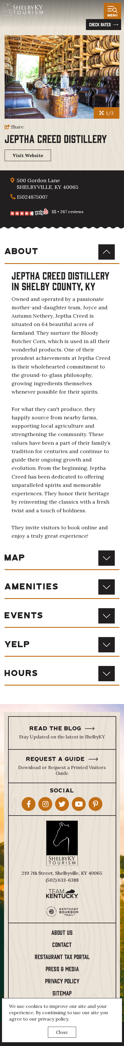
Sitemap (62, 992)
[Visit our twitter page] (62, 804)
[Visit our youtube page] (79, 804)
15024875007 (32, 197)
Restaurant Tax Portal (62, 956)
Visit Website (27, 155)
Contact (62, 944)
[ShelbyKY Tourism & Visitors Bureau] (23, 9)
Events (24, 615)
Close (62, 1032)
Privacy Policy (62, 980)
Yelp (18, 644)
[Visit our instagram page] (45, 804)
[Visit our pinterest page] (95, 804)
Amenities (32, 586)
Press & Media (62, 968)
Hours (22, 673)
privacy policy (53, 1019)
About (22, 251)
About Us (62, 932)
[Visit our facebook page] (28, 804)
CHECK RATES (100, 24)
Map (15, 558)
